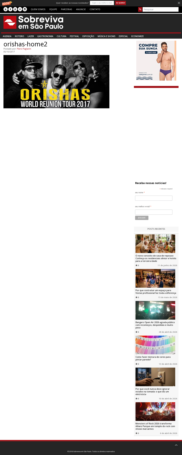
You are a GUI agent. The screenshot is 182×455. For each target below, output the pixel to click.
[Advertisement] (130, 24)
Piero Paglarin (24, 48)
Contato (95, 9)
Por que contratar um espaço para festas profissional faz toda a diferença (156, 291)
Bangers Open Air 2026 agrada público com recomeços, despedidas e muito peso (155, 325)
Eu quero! (120, 3)
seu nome (140, 193)
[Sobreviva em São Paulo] (33, 22)
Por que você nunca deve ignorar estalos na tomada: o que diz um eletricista (153, 391)
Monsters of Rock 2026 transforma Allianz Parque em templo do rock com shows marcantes (155, 426)
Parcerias (66, 9)
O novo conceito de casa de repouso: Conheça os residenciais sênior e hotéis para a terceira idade (156, 258)
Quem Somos (38, 9)
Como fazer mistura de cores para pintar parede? (153, 358)
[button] (91, 3)
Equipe (53, 9)
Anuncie (81, 9)
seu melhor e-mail (143, 207)
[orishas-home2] (67, 81)
